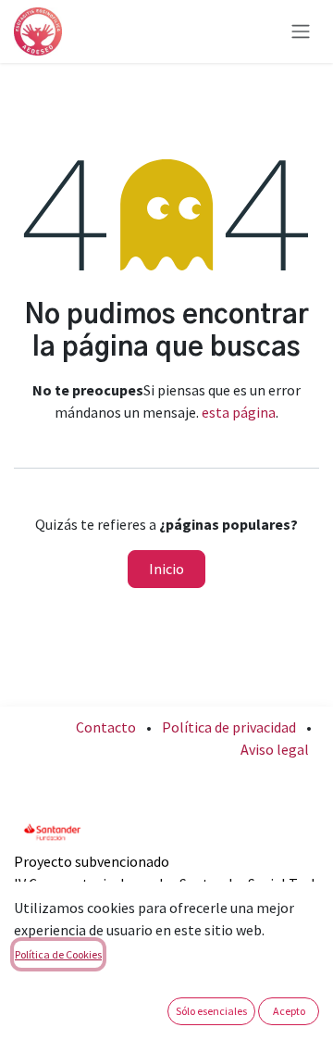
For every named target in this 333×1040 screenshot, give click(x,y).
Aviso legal (274, 749)
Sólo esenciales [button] (211, 1011)
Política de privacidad (229, 727)
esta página (239, 412)
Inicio (166, 568)
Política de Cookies (58, 954)
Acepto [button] (289, 1011)
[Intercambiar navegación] (300, 32)
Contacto (106, 727)
